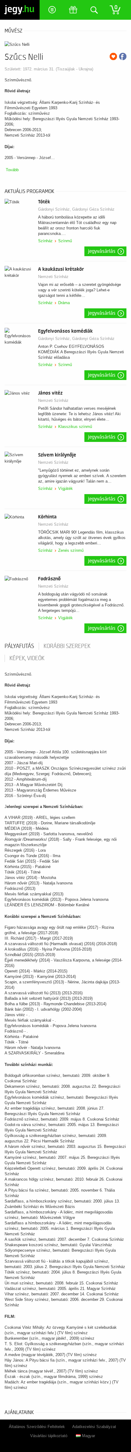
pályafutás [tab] (19, 646)
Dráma (64, 302)
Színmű (65, 241)
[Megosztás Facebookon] (122, 56)
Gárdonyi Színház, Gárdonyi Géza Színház (76, 209)
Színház (45, 241)
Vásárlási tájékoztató (48, 1435)
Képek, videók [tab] (26, 658)
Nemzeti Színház (53, 276)
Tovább (12, 170)
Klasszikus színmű (75, 426)
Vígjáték (65, 488)
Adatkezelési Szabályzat (94, 1426)
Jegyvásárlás (101, 251)
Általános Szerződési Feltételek (37, 1426)
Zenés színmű (70, 550)
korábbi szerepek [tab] (67, 646)
